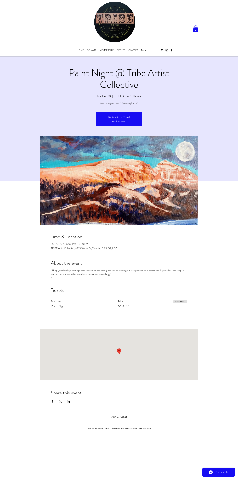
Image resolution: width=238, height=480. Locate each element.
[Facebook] (171, 50)
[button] (195, 28)
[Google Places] (162, 50)
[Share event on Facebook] (52, 401)
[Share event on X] (60, 401)
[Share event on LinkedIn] (68, 401)
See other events (119, 121)
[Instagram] (166, 50)
